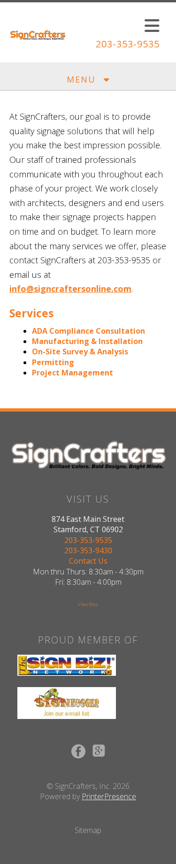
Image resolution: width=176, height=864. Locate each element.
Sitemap (88, 830)
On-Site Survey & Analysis (80, 351)
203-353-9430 (88, 550)
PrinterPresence (109, 796)
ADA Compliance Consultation (88, 331)
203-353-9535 (128, 44)
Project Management (72, 372)
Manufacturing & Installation (87, 341)
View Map (88, 604)
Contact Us (88, 561)
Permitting (53, 362)
